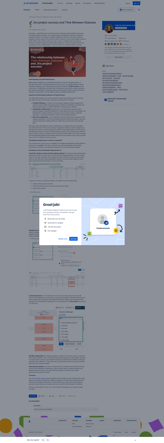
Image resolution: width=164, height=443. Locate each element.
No (48, 440)
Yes (43, 440)
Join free (73, 239)
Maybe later (62, 239)
